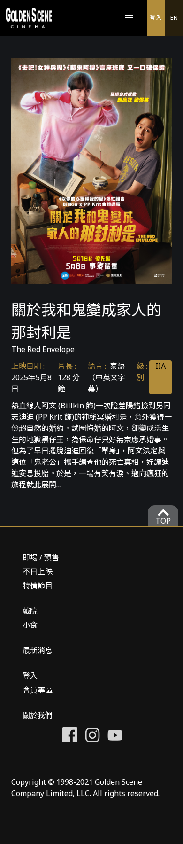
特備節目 (38, 585)
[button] (129, 18)
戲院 (30, 611)
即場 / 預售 (41, 557)
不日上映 (38, 571)
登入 (156, 17)
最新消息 (38, 650)
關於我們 (38, 715)
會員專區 (38, 690)
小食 (30, 625)
